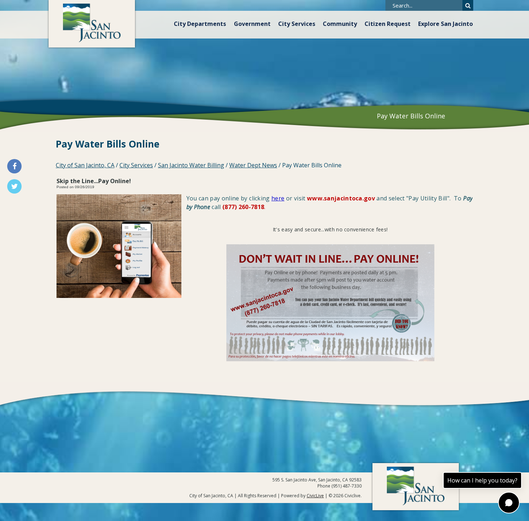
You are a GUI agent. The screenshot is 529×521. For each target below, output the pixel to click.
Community (340, 24)
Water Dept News (253, 165)
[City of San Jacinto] (92, 23)
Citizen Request (388, 24)
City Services (296, 24)
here (277, 198)
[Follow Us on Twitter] (14, 186)
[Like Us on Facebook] (14, 166)
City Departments (200, 24)
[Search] (467, 5)
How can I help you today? (482, 480)
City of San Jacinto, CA (85, 165)
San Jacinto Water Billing (191, 165)
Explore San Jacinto (445, 24)
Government (252, 24)
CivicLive (315, 496)
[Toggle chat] (509, 502)
